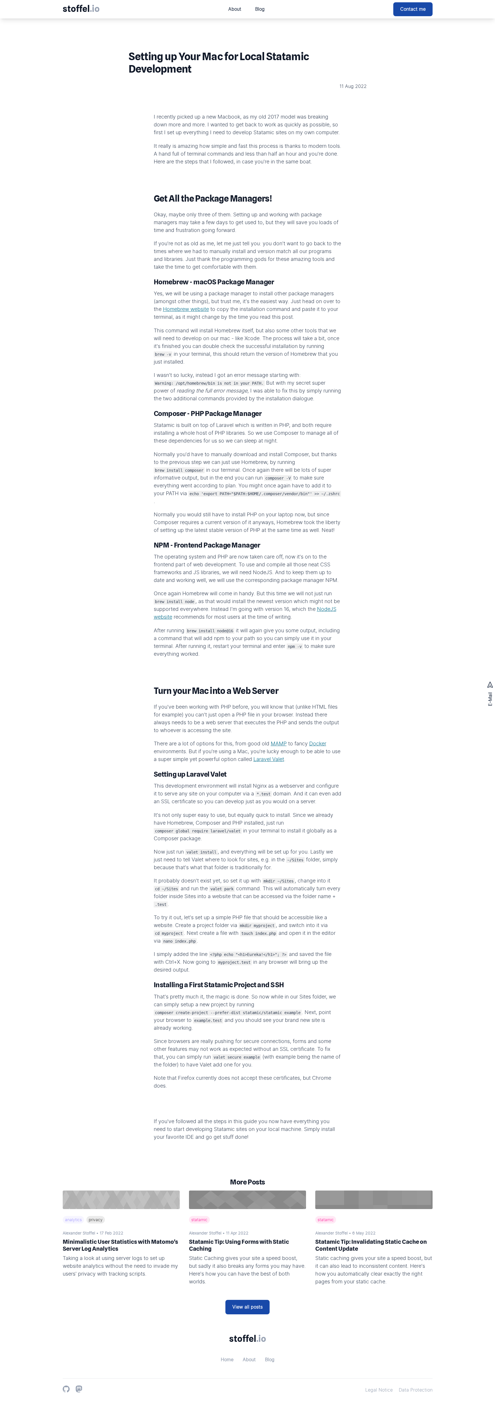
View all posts (247, 1307)
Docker (317, 744)
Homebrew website (186, 309)
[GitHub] (66, 1388)
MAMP (279, 744)
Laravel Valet (268, 759)
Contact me (413, 9)
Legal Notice (379, 1390)
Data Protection (416, 1390)
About (234, 9)
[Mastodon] (79, 1388)
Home (227, 1359)
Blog (260, 9)
